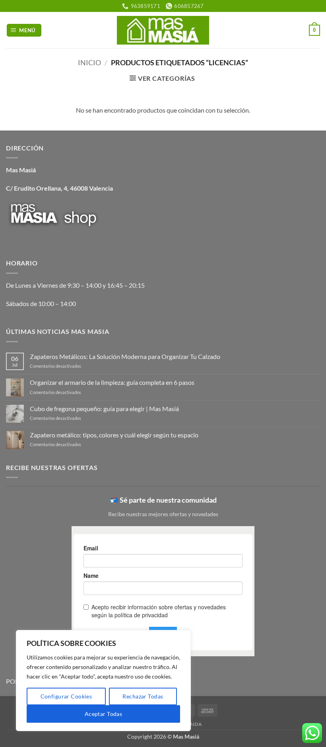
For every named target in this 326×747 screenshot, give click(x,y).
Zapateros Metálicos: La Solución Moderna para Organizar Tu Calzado (125, 356)
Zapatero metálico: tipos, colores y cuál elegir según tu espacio (114, 435)
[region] (103, 680)
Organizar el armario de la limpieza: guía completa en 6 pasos (112, 382)
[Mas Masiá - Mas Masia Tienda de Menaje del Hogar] (163, 30)
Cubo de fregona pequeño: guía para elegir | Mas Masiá (104, 408)
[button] (24, 30)
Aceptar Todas (103, 713)
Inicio (89, 62)
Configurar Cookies (66, 696)
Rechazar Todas (142, 696)
